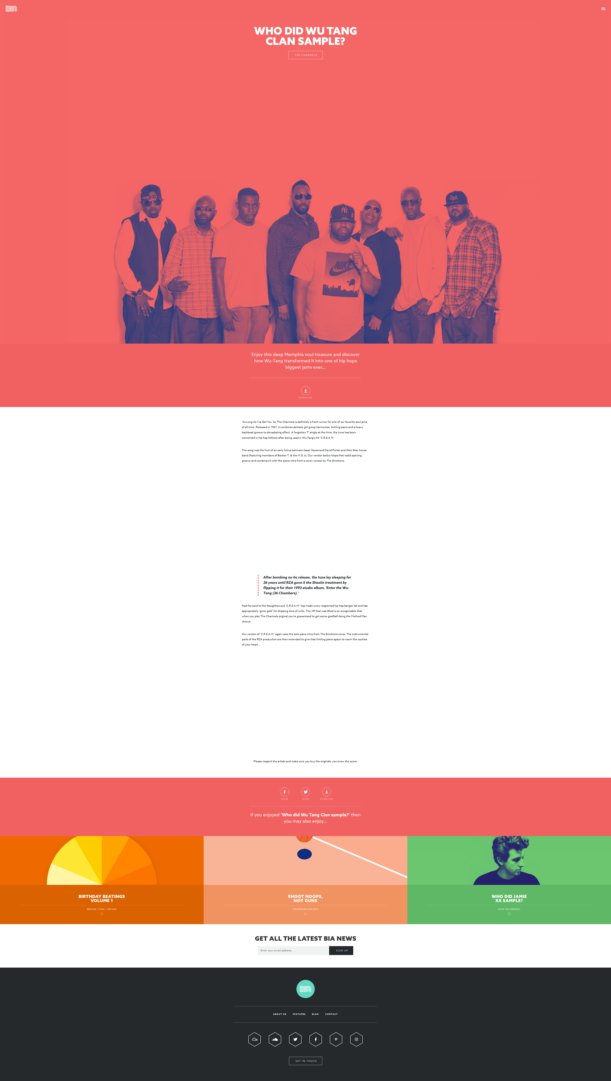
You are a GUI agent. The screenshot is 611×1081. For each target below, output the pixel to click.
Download (306, 392)
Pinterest (336, 1039)
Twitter (306, 793)
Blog (315, 1014)
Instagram (356, 1039)
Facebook (285, 793)
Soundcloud (275, 1039)
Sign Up (342, 950)
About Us (279, 1014)
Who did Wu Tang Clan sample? (305, 35)
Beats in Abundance (11, 9)
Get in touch (306, 1060)
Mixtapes (299, 1014)
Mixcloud (254, 1039)
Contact (331, 1014)
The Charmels (306, 54)
